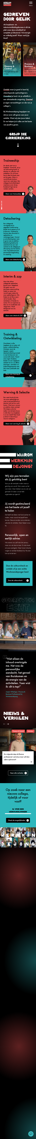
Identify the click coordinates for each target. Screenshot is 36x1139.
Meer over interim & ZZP (14, 315)
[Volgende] (8, 724)
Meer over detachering (13, 259)
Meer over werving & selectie (15, 424)
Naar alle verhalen (16, 773)
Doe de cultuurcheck (15, 580)
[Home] (7, 4)
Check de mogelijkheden (16, 820)
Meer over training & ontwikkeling (12, 375)
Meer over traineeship (13, 194)
